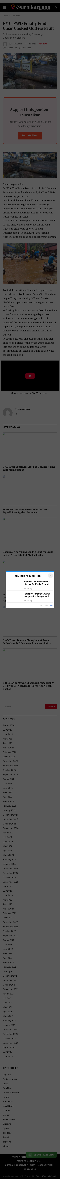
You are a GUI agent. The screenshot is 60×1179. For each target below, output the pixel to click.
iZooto (51, 605)
